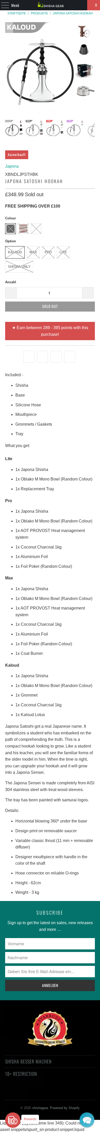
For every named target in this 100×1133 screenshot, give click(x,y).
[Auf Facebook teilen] (42, 357)
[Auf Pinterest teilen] (56, 357)
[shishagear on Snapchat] (63, 1092)
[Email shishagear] (82, 1092)
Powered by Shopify (65, 1108)
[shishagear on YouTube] (36, 1092)
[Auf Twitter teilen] (28, 357)
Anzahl (10, 282)
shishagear (40, 1108)
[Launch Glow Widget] (13, 1120)
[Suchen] (81, 5)
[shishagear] (50, 5)
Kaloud (15, 252)
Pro (48, 252)
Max (33, 252)
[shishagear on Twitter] (18, 1092)
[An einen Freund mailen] (69, 357)
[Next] (91, 67)
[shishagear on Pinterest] (45, 1092)
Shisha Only (19, 267)
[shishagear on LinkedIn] (72, 1092)
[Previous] (9, 67)
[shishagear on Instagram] (54, 1092)
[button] (86, 1119)
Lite (63, 252)
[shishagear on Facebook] (27, 1092)
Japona (12, 166)
